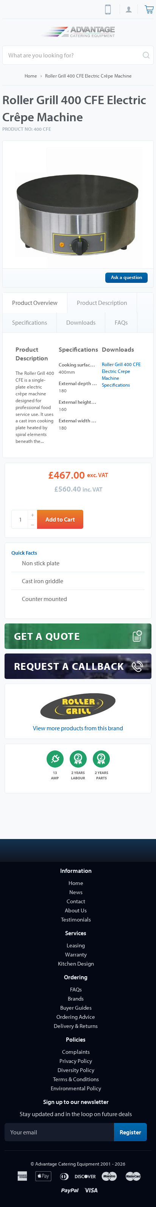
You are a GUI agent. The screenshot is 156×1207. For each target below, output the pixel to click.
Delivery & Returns (76, 1025)
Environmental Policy (76, 1088)
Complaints (76, 1051)
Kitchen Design (76, 963)
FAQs (121, 322)
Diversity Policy (76, 1070)
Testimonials (76, 919)
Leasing (76, 945)
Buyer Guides (76, 1007)
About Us (76, 910)
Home (31, 76)
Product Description (102, 302)
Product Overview (35, 302)
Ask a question (126, 277)
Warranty (76, 954)
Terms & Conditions (76, 1079)
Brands (76, 998)
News (76, 892)
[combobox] (78, 55)
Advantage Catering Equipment (67, 1164)
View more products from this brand (78, 728)
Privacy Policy (75, 1060)
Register (133, 1132)
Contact (76, 901)
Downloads (80, 322)
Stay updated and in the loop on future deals (76, 1114)
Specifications (29, 322)
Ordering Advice (75, 1016)
